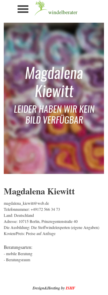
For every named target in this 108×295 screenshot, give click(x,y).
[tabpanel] (70, 12)
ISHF (70, 288)
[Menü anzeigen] (23, 9)
